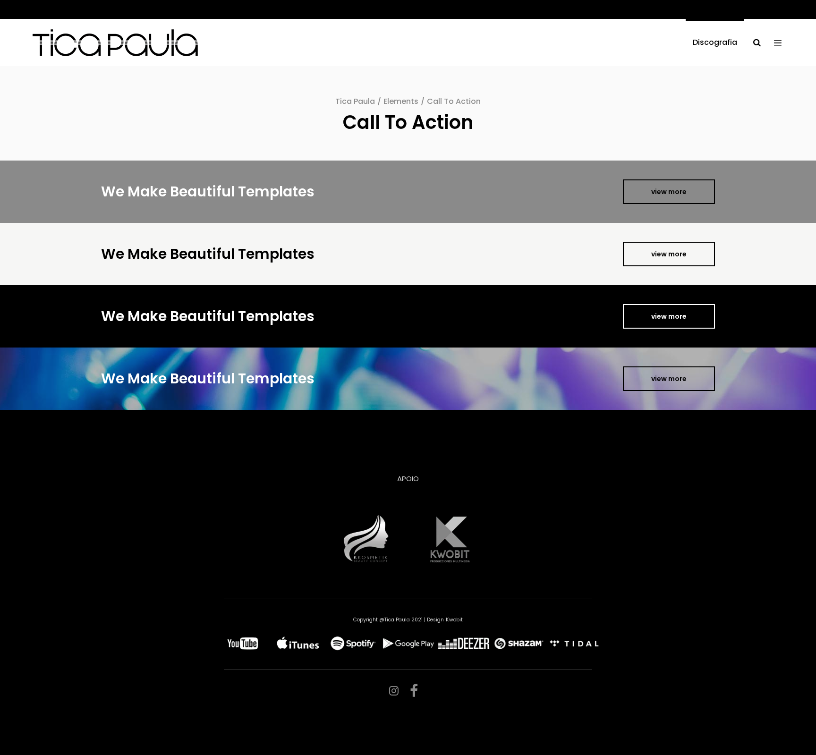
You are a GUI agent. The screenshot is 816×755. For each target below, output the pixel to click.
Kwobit (454, 619)
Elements (400, 101)
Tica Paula (355, 101)
